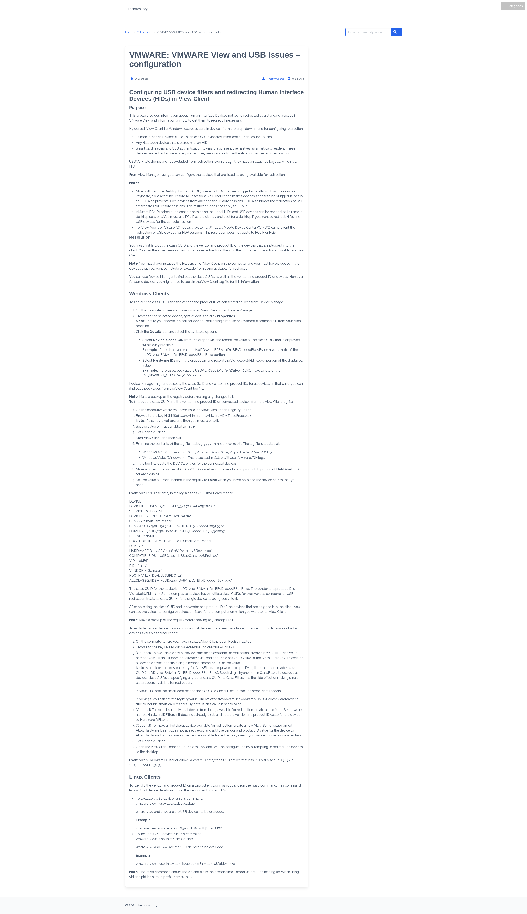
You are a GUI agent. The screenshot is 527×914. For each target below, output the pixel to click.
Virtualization (144, 32)
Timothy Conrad (275, 78)
